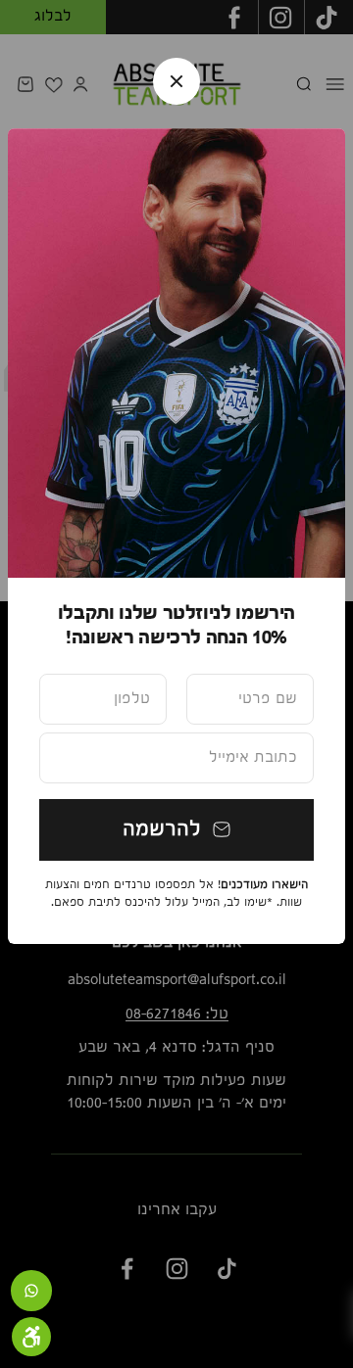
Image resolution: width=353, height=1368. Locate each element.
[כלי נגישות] (31, 1336)
